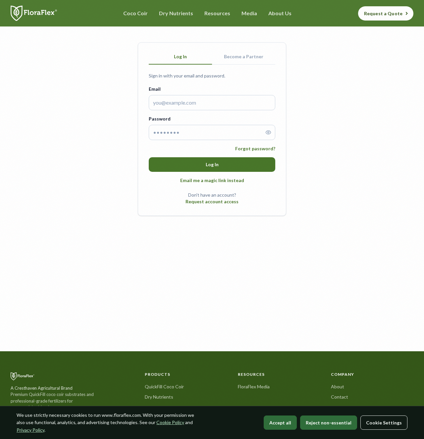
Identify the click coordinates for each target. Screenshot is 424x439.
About (337, 386)
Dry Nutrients (159, 397)
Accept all (280, 422)
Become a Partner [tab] (243, 56)
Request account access (212, 201)
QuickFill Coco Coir (164, 386)
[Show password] (268, 132)
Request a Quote (383, 13)
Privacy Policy (30, 430)
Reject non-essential (328, 422)
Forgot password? (255, 148)
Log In (212, 164)
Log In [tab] (180, 56)
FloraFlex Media (254, 386)
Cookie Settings (384, 422)
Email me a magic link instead (212, 180)
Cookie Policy (170, 422)
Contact (339, 397)
